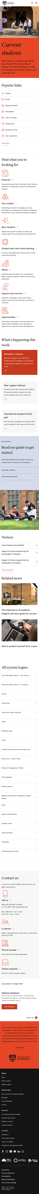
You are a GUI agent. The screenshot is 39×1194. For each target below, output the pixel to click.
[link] (19, 599)
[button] (32, 3)
